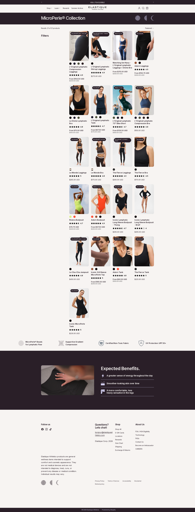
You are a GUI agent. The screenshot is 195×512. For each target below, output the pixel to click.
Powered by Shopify (109, 510)
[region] (97, 2)
